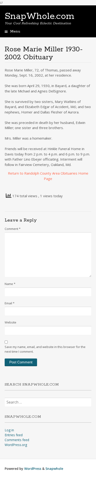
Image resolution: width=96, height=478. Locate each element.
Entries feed (14, 435)
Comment (13, 229)
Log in (9, 430)
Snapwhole (54, 468)
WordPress (32, 468)
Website (10, 322)
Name (10, 284)
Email (9, 303)
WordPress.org (16, 445)
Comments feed (17, 440)
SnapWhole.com (39, 16)
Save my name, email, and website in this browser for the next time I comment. (45, 349)
